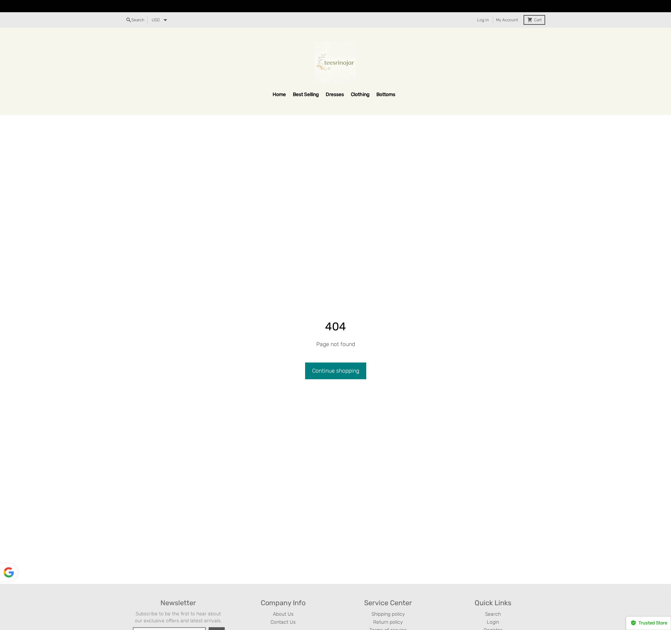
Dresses (335, 94)
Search (493, 614)
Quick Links (493, 603)
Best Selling (306, 94)
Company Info (283, 603)
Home (279, 94)
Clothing (360, 94)
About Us (283, 614)
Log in (483, 19)
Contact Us (283, 622)
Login (493, 622)
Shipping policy (388, 614)
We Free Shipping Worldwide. (335, 6)
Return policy (388, 622)
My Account (507, 19)
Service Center (388, 603)
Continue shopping (335, 370)
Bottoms (385, 94)
